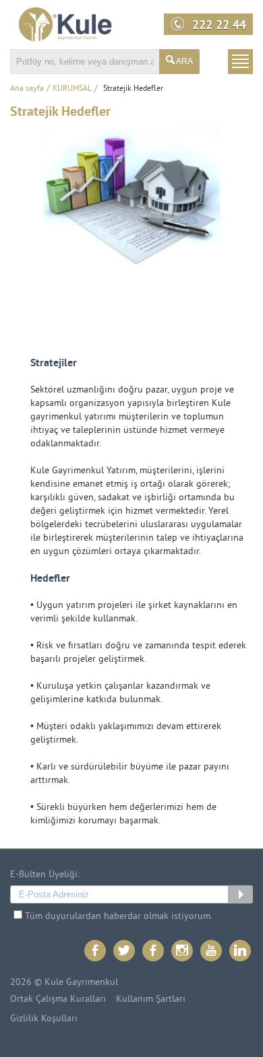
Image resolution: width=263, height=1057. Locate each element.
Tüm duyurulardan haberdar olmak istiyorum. (117, 916)
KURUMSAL (72, 89)
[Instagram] (183, 951)
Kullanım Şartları (150, 999)
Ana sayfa (27, 89)
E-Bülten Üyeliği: (45, 875)
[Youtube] (212, 951)
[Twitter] (125, 951)
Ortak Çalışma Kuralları (58, 999)
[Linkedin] (241, 951)
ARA (184, 61)
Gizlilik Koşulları (44, 1019)
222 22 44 (219, 26)
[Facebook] (96, 951)
